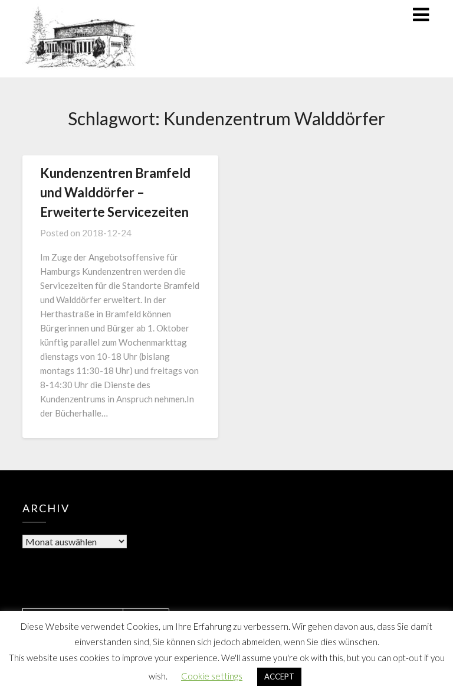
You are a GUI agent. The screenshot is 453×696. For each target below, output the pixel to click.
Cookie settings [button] (211, 676)
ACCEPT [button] (279, 676)
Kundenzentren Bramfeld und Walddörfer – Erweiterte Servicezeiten (115, 192)
